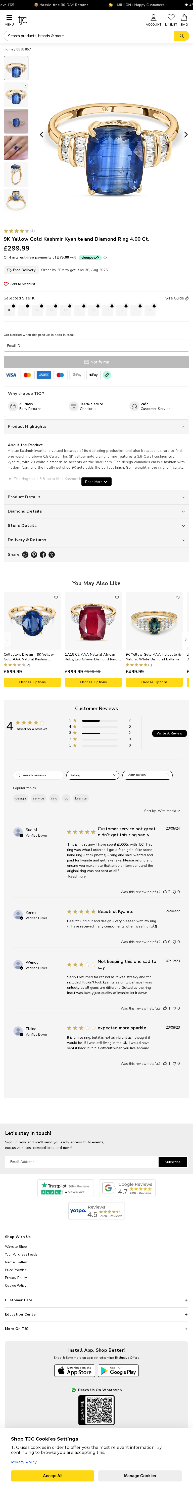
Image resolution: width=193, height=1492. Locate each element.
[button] (100, 721)
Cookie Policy (15, 1285)
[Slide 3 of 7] (16, 121)
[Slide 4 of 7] (16, 148)
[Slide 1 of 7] (16, 68)
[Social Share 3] (43, 554)
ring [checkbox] (54, 798)
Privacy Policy (16, 1278)
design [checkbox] (20, 798)
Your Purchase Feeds (21, 1254)
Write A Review (169, 733)
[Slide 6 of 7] (16, 201)
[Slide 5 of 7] (16, 174)
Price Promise (16, 1270)
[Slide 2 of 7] (16, 94)
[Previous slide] (39, 134)
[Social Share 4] (52, 554)
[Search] (181, 36)
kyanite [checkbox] (81, 798)
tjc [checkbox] (66, 798)
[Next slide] (187, 134)
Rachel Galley (16, 1262)
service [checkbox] (38, 798)
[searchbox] (38, 775)
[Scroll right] (185, 639)
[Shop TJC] (79, 20)
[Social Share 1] (25, 554)
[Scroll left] (7, 639)
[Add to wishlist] (56, 597)
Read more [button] (77, 876)
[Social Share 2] (34, 554)
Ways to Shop (16, 1247)
